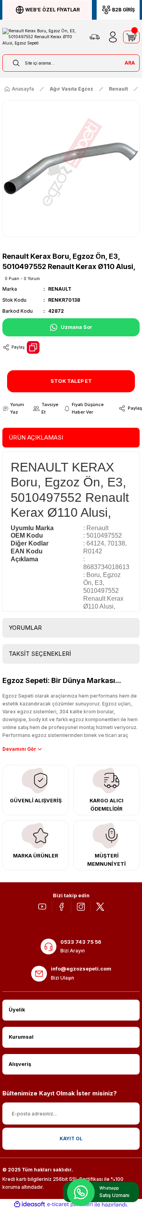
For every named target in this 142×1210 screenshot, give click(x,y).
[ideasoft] (29, 1204)
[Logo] (42, 37)
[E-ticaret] (70, 1204)
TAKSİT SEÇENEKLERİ (40, 653)
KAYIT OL (71, 1138)
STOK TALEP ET (71, 381)
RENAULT (59, 289)
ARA (130, 63)
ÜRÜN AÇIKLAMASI (36, 437)
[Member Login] (113, 37)
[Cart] (131, 37)
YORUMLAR (25, 627)
